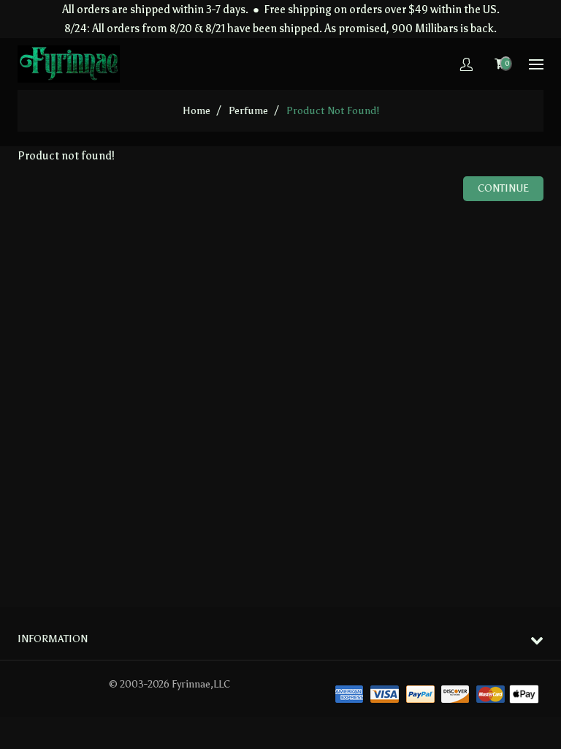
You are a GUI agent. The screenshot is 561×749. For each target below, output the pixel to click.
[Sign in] (466, 64)
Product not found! (332, 111)
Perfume (248, 111)
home (196, 111)
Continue (503, 188)
